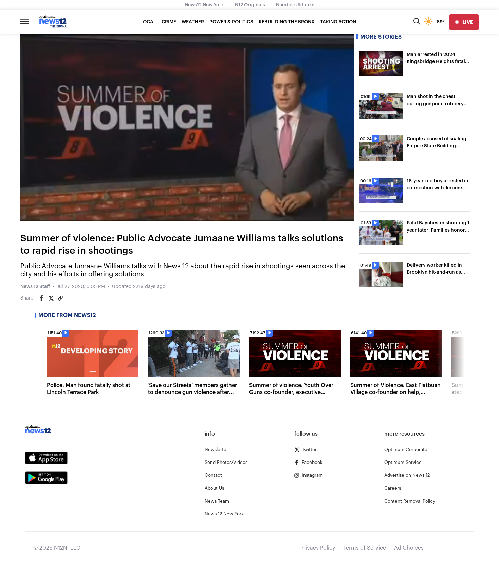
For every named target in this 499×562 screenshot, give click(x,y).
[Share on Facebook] (41, 298)
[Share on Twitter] (51, 298)
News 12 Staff (35, 286)
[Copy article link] (60, 298)
